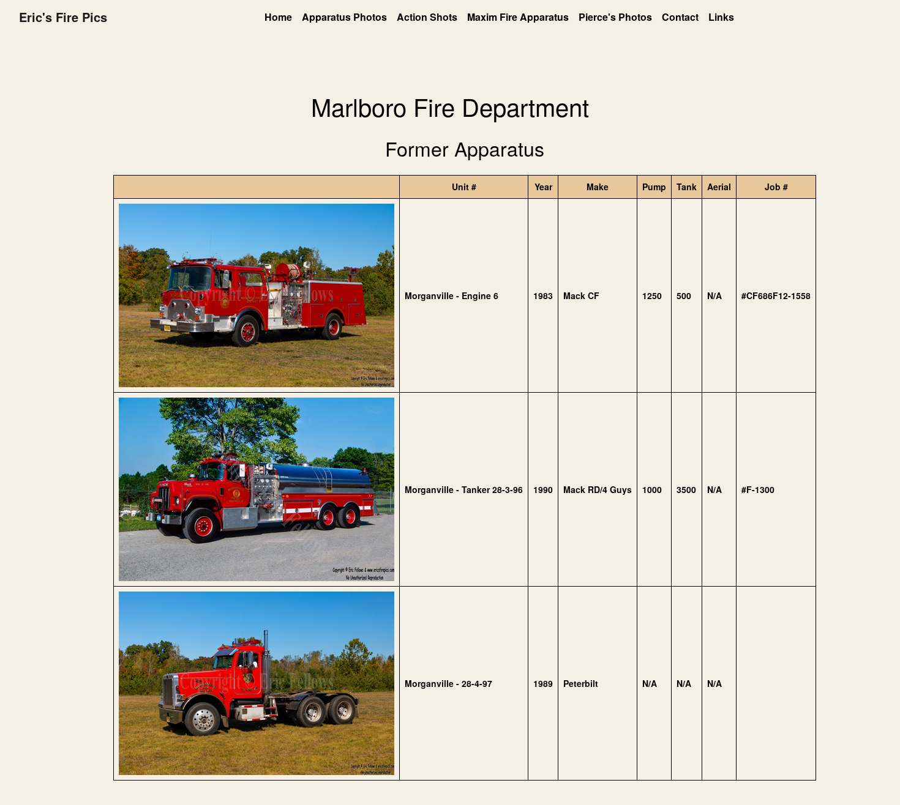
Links (721, 17)
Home (278, 17)
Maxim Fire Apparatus (518, 17)
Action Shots (427, 17)
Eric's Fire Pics (63, 17)
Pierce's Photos (615, 17)
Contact (680, 17)
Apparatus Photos (344, 17)
